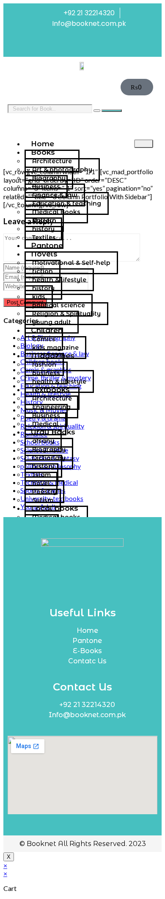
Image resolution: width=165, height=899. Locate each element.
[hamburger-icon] (143, 143)
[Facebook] (74, 45)
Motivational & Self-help (71, 263)
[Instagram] (91, 45)
